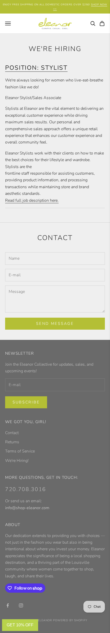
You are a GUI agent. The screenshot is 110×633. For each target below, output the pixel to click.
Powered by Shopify (70, 620)
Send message (55, 323)
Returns (12, 442)
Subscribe (26, 402)
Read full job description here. (32, 200)
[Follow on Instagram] (21, 605)
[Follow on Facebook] (7, 605)
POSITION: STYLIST (36, 68)
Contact (12, 433)
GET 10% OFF (20, 625)
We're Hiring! (17, 460)
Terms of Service (20, 451)
